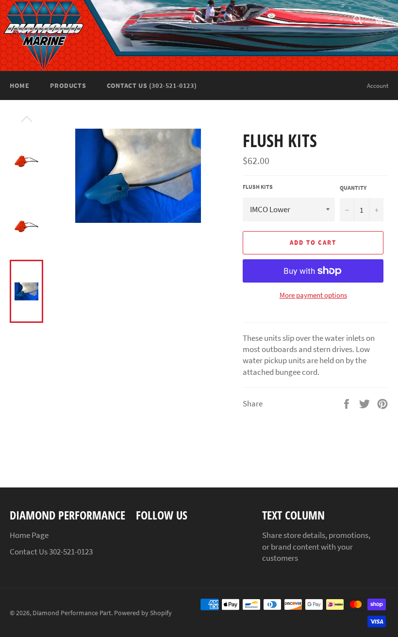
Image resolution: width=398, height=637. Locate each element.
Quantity (353, 187)
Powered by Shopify (143, 613)
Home (19, 85)
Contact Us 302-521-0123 (51, 551)
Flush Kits (258, 186)
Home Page (29, 535)
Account (377, 86)
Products (68, 85)
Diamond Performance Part (72, 613)
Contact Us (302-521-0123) (152, 85)
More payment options (313, 295)
